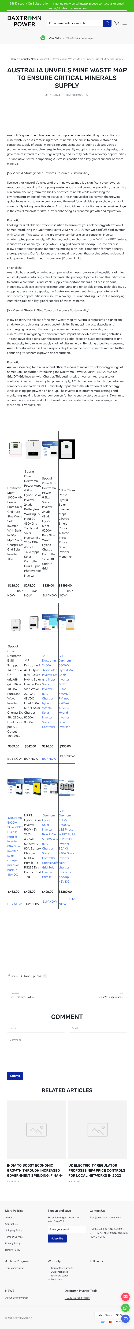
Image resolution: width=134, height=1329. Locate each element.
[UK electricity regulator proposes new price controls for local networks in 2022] (97, 1129)
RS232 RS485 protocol (77, 1297)
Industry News (29, 59)
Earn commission (14, 1267)
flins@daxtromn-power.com (105, 1217)
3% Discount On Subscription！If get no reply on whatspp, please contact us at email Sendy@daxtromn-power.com (67, 6)
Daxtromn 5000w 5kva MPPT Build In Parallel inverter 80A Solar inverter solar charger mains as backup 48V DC (15, 846)
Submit (15, 1076)
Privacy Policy (12, 1243)
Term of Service (14, 1236)
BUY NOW (50, 595)
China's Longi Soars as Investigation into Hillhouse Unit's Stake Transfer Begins (111, 996)
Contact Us (11, 1223)
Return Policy (12, 1249)
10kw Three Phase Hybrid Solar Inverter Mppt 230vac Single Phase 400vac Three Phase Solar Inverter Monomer (67, 523)
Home (14, 59)
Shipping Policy (13, 1230)
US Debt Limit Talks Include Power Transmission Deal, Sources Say (23, 996)
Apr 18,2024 (13, 1181)
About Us (10, 1217)
